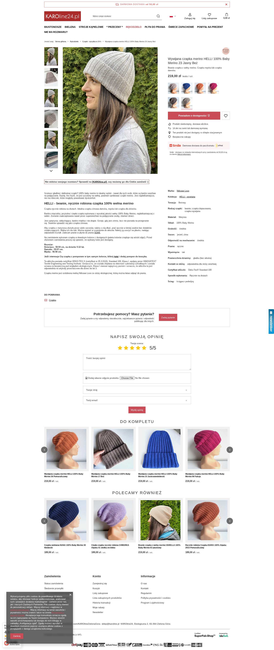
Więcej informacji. (184, 154)
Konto (97, 576)
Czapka (52, 300)
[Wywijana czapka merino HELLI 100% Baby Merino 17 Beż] (113, 449)
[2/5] (126, 348)
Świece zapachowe (181, 27)
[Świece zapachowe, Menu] (195, 27)
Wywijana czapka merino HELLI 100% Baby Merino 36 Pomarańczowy (63, 475)
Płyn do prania (155, 27)
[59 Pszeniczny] (173, 89)
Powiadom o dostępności (192, 115)
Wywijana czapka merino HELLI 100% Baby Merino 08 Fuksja (204, 475)
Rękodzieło (134, 27)
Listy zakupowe (100, 593)
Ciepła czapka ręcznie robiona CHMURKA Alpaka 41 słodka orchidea (110, 546)
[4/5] (138, 348)
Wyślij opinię (137, 410)
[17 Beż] (173, 103)
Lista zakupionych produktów (107, 598)
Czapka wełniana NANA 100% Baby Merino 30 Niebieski (65, 546)
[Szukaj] (158, 16)
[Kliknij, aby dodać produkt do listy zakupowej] (226, 116)
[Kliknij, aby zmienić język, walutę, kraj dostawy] (173, 16)
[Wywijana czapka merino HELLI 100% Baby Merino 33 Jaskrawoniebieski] (160, 449)
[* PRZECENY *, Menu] (124, 27)
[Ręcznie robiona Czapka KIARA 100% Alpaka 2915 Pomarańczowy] (207, 520)
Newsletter (98, 612)
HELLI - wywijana (187, 197)
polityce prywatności (19, 610)
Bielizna (70, 27)
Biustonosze (53, 27)
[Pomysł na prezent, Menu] (224, 27)
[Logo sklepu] (62, 16)
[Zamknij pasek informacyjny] (226, 4)
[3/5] (132, 348)
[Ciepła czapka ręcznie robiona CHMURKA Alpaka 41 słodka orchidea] (113, 520)
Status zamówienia (53, 583)
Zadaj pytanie (168, 317)
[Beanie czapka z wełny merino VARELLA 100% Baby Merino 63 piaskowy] (160, 520)
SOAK (97, 232)
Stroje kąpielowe (91, 27)
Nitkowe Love (183, 191)
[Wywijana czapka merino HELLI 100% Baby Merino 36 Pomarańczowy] (66, 449)
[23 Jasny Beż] (186, 103)
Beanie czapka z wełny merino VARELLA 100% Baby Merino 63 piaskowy (159, 546)
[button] (44, 450)
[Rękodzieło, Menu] (143, 27)
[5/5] (144, 348)
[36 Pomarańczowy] (200, 89)
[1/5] (120, 348)
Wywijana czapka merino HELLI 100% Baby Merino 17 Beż (110, 475)
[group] (110, 110)
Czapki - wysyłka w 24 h (91, 41)
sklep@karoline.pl (110, 624)
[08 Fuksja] (213, 89)
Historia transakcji (101, 602)
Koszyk (96, 588)
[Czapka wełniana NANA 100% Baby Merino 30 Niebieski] (66, 520)
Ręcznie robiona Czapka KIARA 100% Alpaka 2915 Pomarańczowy (205, 546)
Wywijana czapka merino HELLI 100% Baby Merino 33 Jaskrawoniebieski (157, 475)
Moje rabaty (98, 607)
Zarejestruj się (100, 583)
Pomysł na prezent (210, 27)
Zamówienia (52, 576)
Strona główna (60, 41)
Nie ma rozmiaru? (56, 32)
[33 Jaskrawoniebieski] (186, 89)
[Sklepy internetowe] (211, 635)
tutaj (116, 256)
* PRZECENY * (115, 27)
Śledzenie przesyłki (53, 588)
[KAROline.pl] (99, 181)
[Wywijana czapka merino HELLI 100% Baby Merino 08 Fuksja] (207, 449)
